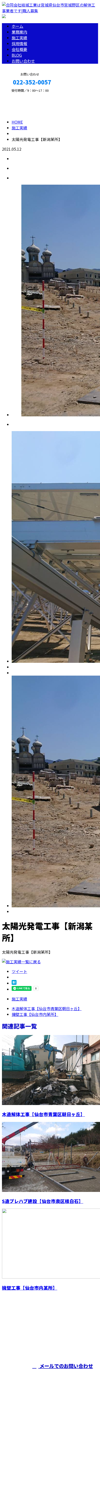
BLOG (17, 55)
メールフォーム (19, 94)
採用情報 (19, 43)
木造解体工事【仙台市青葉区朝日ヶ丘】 (43, 1114)
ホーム (17, 26)
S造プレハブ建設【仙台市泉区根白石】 (42, 1201)
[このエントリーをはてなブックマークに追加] (14, 983)
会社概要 (19, 49)
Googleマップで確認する (25, 1458)
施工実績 (19, 38)
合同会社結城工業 (84, 1340)
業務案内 (19, 32)
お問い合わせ (23, 61)
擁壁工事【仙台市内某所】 (29, 1287)
